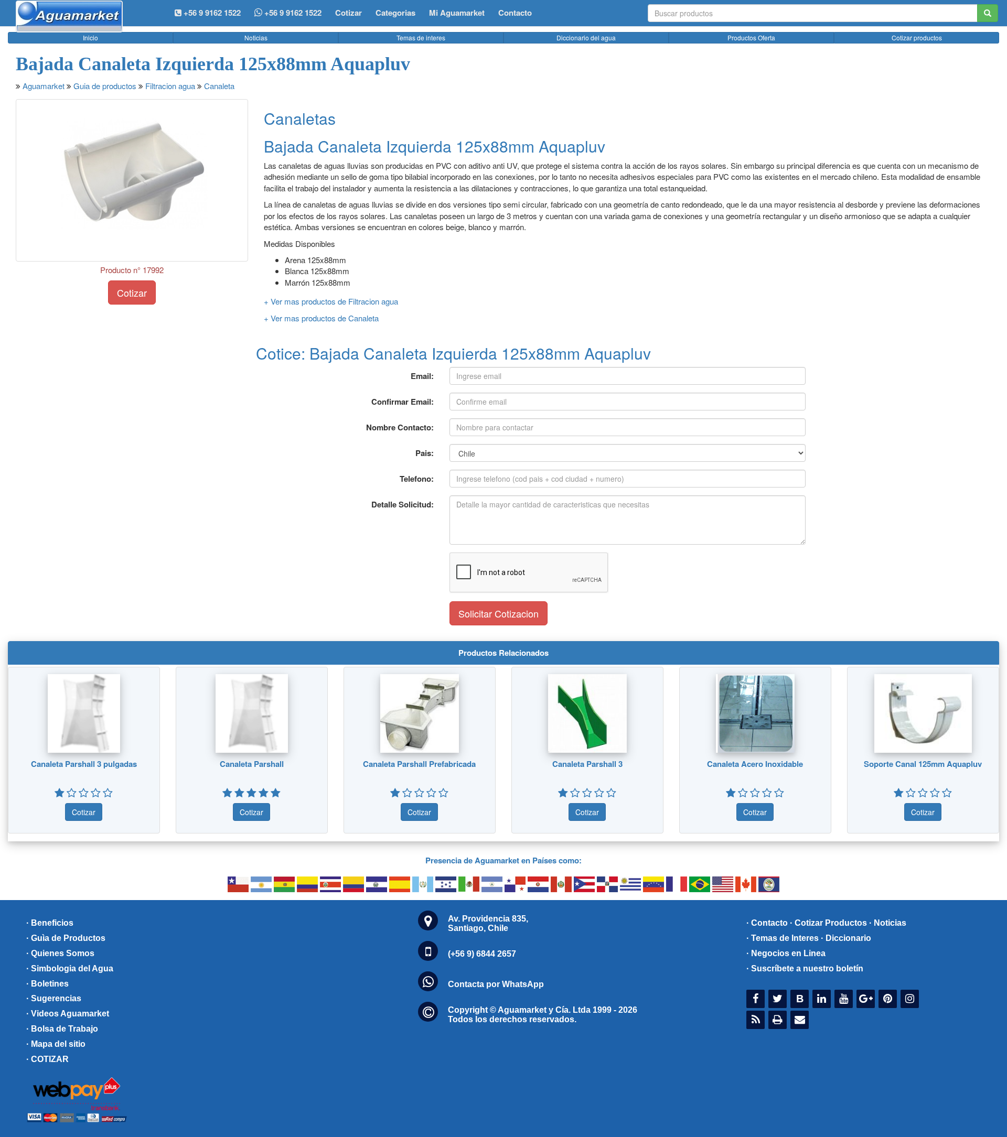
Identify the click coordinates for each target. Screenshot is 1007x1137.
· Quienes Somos (60, 953)
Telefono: (417, 478)
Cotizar (348, 12)
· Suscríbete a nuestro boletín (804, 968)
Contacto (515, 12)
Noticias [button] (255, 37)
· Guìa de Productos (65, 938)
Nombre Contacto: (400, 427)
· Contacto (767, 922)
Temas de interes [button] (421, 37)
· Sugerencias (53, 998)
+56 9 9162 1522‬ (211, 12)
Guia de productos (104, 85)
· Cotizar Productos (828, 922)
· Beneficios (49, 922)
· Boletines (47, 983)
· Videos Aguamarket (67, 1013)
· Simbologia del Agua (69, 968)
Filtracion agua (170, 85)
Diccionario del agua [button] (586, 37)
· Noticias (887, 922)
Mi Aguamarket (457, 12)
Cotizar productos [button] (917, 37)
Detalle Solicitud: (402, 504)
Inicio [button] (90, 37)
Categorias (395, 12)
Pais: (424, 453)
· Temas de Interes (782, 938)
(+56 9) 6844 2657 (482, 953)
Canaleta (219, 85)
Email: (422, 376)
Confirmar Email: (402, 401)
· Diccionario (846, 938)
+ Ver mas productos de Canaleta (321, 317)
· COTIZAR (47, 1059)
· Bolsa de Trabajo (62, 1028)
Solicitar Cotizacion (498, 613)
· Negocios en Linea (786, 953)
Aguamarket (44, 85)
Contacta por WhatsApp (496, 984)
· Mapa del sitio (55, 1043)
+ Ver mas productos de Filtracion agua (331, 301)
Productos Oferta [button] (751, 37)
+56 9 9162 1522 (292, 12)
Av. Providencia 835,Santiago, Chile (488, 923)
